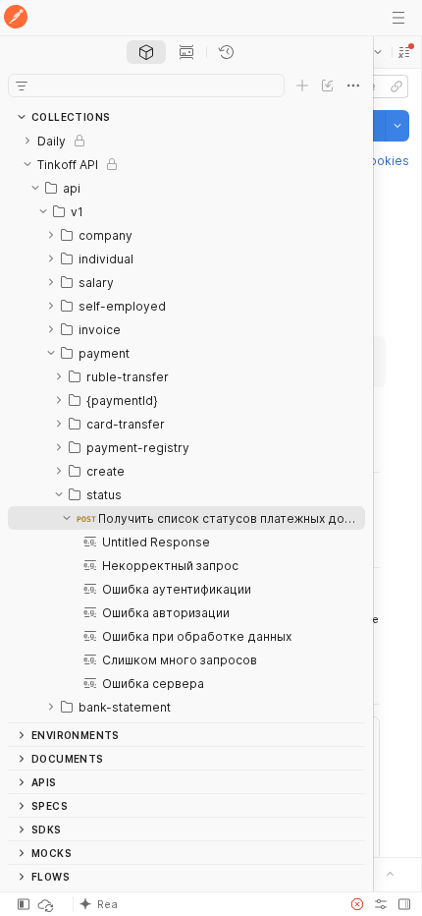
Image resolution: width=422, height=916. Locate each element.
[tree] (186, 425)
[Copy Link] (396, 86)
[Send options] (397, 126)
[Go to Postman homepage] (15, 18)
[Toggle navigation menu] (398, 17)
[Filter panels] (21, 85)
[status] (47, 904)
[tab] (146, 52)
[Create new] (302, 85)
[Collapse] (27, 164)
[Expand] (27, 140)
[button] (404, 52)
